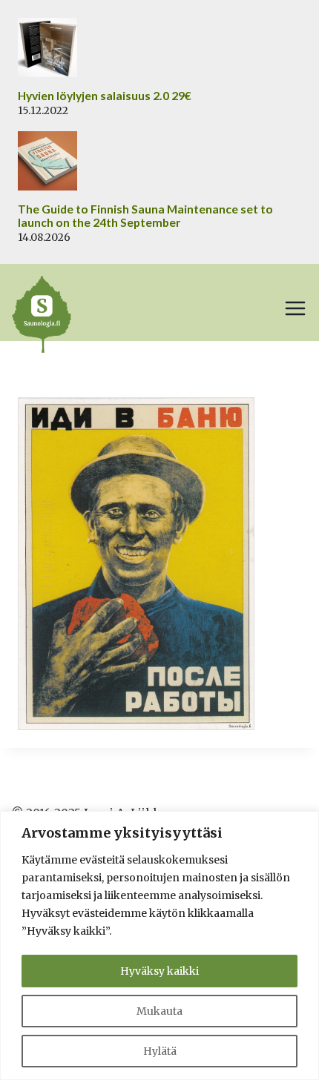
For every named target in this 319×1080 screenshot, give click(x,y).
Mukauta (159, 1011)
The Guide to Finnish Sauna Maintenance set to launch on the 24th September (145, 216)
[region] (159, 945)
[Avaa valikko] (295, 308)
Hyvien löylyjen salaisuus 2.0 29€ (104, 95)
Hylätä (160, 1051)
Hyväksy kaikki (159, 971)
